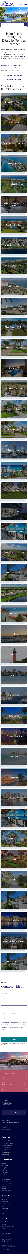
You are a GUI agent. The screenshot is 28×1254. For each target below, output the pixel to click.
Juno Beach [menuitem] (5, 1172)
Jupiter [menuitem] (3, 1174)
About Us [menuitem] (4, 1199)
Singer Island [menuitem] (5, 1186)
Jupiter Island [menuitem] (5, 1177)
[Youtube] (8, 1130)
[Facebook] (2, 1130)
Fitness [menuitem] (3, 1228)
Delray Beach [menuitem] (5, 1168)
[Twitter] (10, 1130)
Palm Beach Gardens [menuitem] (7, 1184)
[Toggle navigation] (25, 4)
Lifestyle (5, 1079)
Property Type (7, 1084)
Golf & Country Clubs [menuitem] (7, 1226)
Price (3, 1090)
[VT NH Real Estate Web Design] (14, 1241)
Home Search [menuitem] (5, 1154)
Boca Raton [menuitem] (5, 1165)
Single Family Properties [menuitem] (8, 1150)
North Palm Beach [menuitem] (6, 1179)
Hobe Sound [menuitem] (5, 1170)
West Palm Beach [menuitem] (6, 1190)
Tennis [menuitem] (3, 1231)
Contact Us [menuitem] (5, 1211)
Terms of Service (4, 1044)
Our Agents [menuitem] (5, 1201)
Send (14, 1039)
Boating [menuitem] (4, 1224)
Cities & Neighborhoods (10, 1074)
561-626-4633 (21, 4)
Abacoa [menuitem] (4, 1163)
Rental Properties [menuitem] (6, 1152)
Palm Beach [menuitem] (5, 1181)
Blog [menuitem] (3, 1206)
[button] (25, 24)
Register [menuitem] (4, 1213)
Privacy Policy (21, 1043)
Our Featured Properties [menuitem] (8, 1141)
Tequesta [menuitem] (4, 1188)
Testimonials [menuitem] (5, 1208)
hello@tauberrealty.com (10, 1123)
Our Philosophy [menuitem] (6, 1204)
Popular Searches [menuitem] (6, 1233)
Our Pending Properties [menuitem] (8, 1143)
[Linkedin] (5, 1130)
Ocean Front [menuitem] (5, 1222)
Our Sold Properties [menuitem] (7, 1145)
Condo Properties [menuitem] (6, 1147)
